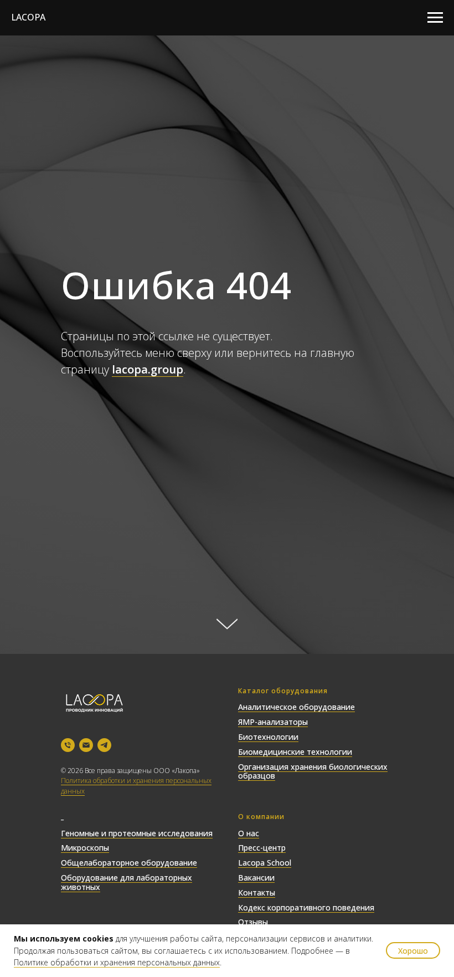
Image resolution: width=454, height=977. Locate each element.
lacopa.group (147, 530)
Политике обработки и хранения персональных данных (117, 962)
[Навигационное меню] (435, 17)
